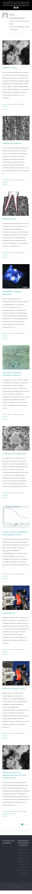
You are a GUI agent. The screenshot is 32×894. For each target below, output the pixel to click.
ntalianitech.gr (19, 887)
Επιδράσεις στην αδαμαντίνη (14, 453)
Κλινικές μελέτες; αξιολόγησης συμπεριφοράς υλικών (15, 533)
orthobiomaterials (7, 104)
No (17, 7)
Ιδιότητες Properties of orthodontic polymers (11, 373)
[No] (30, 5)
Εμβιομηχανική (8, 613)
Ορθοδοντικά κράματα (11, 143)
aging (15, 813)
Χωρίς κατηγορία (6, 813)
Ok (14, 7)
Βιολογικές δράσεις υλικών (13, 688)
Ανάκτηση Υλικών (9, 67)
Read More (4, 108)
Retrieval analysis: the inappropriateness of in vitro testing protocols (14, 775)
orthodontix (5, 106)
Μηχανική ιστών (9, 218)
